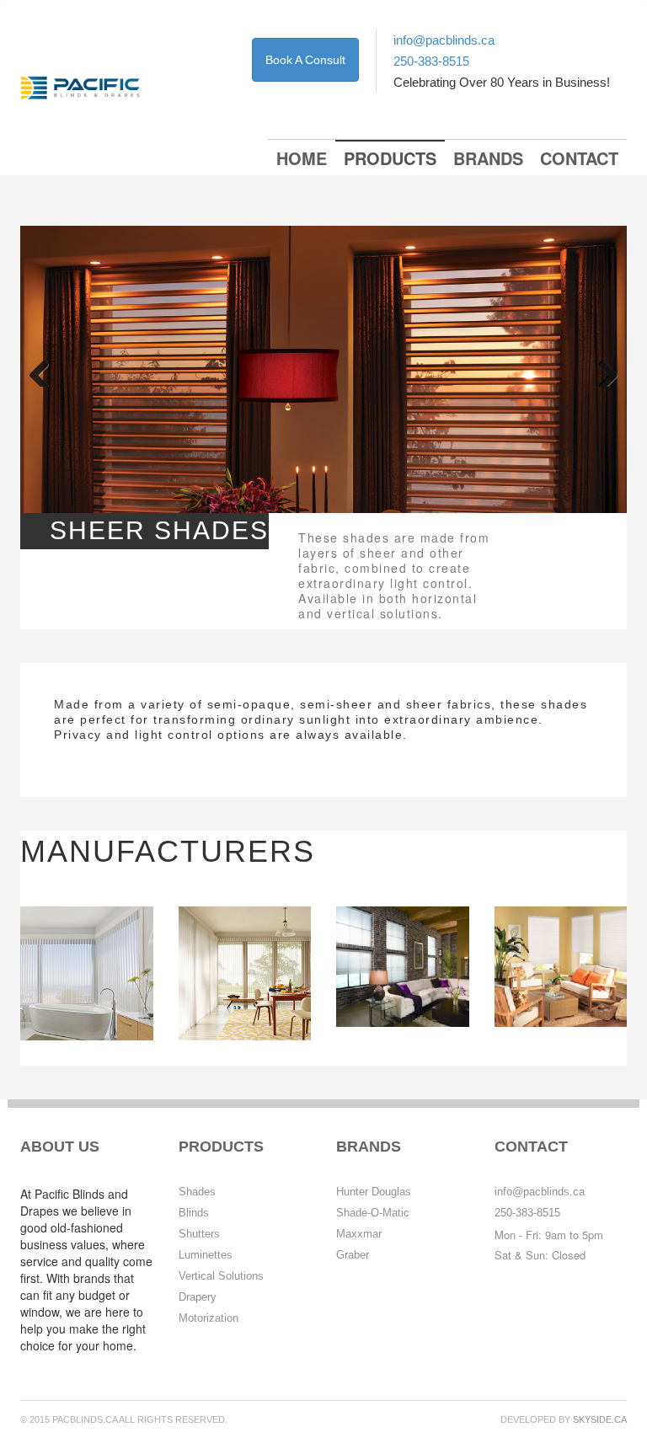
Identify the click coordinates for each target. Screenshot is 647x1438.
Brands (488, 158)
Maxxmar (359, 1233)
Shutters (199, 1233)
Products (390, 158)
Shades (197, 1191)
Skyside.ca (600, 1419)
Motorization (208, 1318)
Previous (45, 370)
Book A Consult (305, 60)
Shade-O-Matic (372, 1212)
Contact (579, 158)
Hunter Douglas (373, 1191)
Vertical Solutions (221, 1276)
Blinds (194, 1212)
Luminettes (206, 1254)
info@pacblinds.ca (444, 40)
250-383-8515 (431, 61)
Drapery (198, 1297)
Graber (352, 1254)
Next (601, 370)
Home (301, 158)
